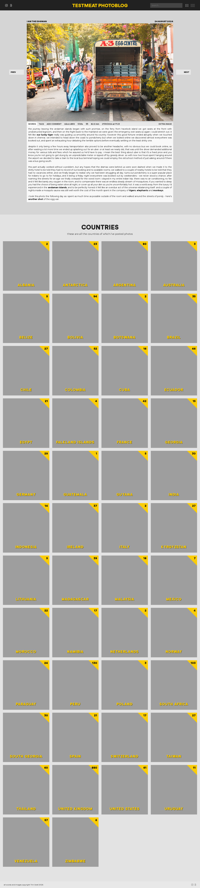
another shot (35, 199)
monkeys (158, 190)
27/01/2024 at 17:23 (111, 124)
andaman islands (57, 187)
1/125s (80, 124)
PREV (13, 72)
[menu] (193, 5)
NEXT (186, 72)
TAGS (41, 124)
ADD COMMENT (54, 124)
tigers (132, 190)
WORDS (32, 124)
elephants (142, 190)
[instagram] (7, 6)
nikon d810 (69, 124)
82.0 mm (95, 124)
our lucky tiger (45, 134)
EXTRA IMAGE (165, 124)
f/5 (87, 124)
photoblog (100, 5)
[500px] (11, 6)
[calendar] (186, 5)
